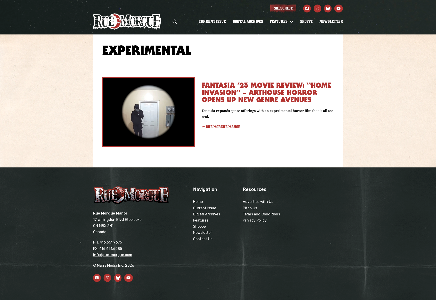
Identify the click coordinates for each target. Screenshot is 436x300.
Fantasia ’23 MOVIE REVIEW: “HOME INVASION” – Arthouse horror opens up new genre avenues (266, 92)
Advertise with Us (258, 202)
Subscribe (283, 8)
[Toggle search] (175, 22)
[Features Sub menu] (291, 22)
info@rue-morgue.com (112, 255)
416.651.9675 (111, 242)
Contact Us (202, 239)
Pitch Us (250, 208)
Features (200, 220)
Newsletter (331, 22)
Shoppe (306, 22)
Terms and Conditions (261, 214)
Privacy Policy (255, 220)
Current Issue (212, 22)
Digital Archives (248, 22)
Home (198, 202)
